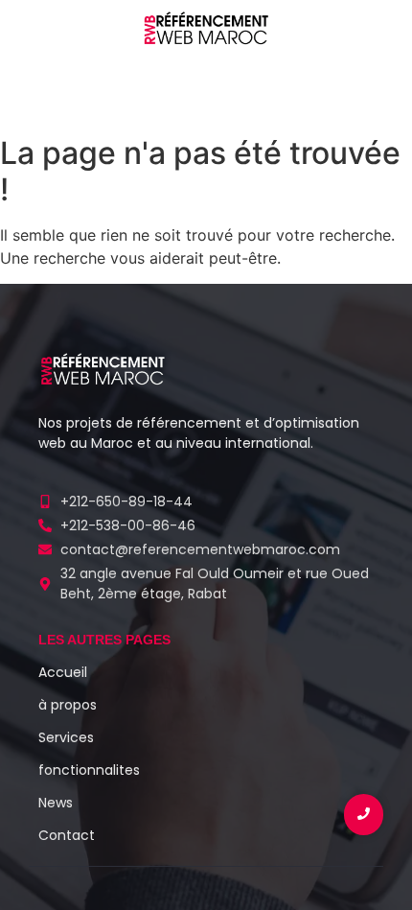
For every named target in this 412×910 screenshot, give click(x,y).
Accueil (62, 672)
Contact (66, 835)
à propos (67, 704)
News (55, 802)
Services (66, 737)
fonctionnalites (89, 770)
